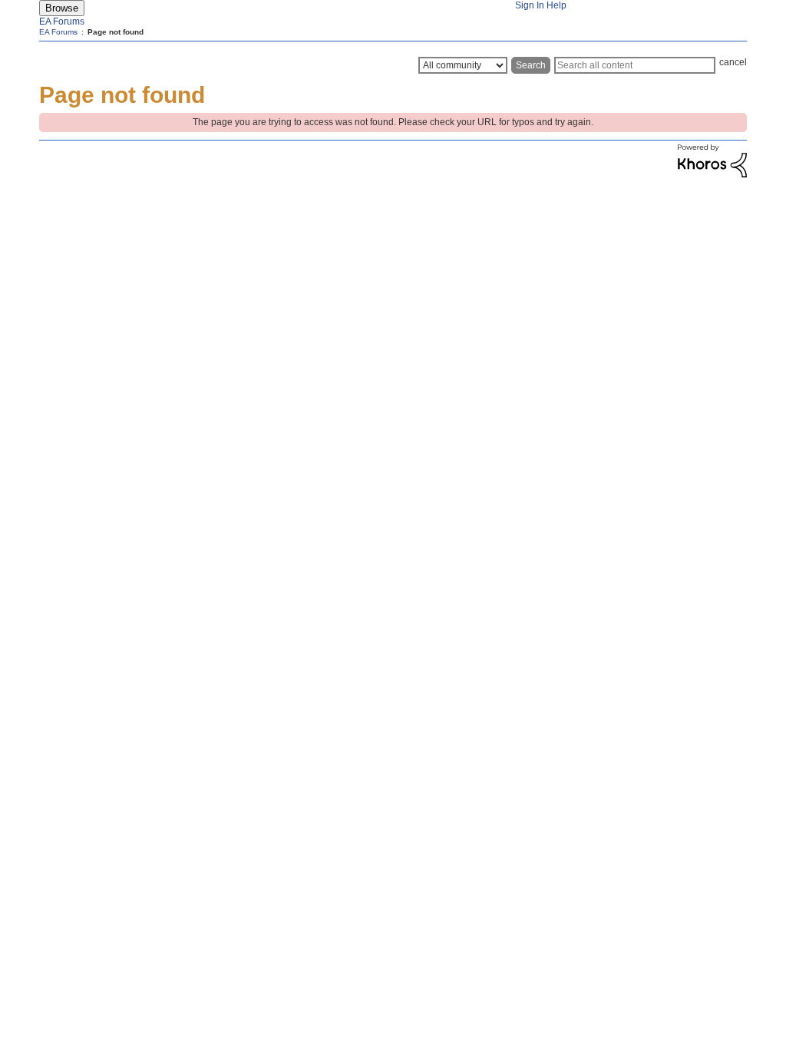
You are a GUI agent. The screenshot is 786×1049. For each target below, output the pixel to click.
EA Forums (61, 21)
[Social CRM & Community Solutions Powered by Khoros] (712, 174)
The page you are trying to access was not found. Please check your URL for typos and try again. (393, 122)
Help (556, 5)
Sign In (529, 5)
